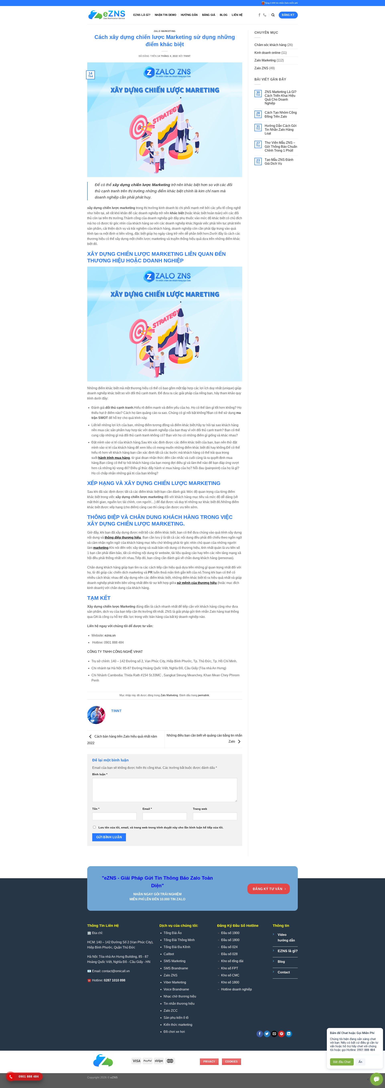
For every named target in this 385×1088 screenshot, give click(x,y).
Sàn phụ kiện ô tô (176, 1017)
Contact (284, 972)
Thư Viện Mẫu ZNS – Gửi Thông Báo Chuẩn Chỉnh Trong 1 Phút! (281, 146)
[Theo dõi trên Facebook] (259, 15)
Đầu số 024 (229, 947)
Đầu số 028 (229, 954)
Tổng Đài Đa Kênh (177, 947)
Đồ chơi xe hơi (174, 1031)
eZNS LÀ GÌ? (141, 14)
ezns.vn (110, 635)
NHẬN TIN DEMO (165, 14)
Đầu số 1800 (230, 940)
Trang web (200, 808)
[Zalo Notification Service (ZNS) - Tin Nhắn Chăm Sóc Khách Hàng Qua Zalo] (107, 15)
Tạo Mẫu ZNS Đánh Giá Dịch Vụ (279, 161)
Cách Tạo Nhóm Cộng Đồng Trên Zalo (281, 114)
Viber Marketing (175, 982)
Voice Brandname (176, 989)
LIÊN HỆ (237, 14)
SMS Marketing (174, 961)
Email (147, 808)
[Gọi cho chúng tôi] (264, 15)
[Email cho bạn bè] (274, 1034)
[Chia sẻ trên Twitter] (267, 1034)
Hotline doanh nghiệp (236, 989)
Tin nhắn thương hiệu (179, 1003)
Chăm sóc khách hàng (270, 45)
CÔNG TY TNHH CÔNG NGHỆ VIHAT (115, 651)
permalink (203, 695)
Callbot (169, 954)
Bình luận (99, 774)
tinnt (187, 56)
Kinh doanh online (267, 52)
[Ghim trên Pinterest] (281, 1034)
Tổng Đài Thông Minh (179, 940)
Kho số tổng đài (232, 961)
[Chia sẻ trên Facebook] (259, 1034)
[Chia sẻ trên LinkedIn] (289, 1034)
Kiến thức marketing (178, 1024)
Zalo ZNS (261, 68)
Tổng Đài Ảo (173, 933)
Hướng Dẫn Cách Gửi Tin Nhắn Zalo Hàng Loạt (281, 129)
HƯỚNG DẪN (189, 14)
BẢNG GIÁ (208, 14)
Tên (95, 808)
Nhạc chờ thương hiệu (180, 996)
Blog (223, 14)
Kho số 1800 (230, 982)
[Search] (273, 15)
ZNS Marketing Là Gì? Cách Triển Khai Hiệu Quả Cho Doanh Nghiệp (280, 97)
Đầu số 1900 (230, 933)
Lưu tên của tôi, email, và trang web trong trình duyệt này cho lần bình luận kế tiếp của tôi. (160, 827)
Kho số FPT (229, 968)
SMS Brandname (176, 968)
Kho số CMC (230, 975)
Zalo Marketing (165, 31)
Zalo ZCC (171, 1010)
